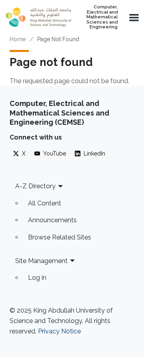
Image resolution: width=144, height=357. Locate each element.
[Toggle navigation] (133, 17)
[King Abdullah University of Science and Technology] (38, 17)
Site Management (41, 261)
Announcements (52, 220)
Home (18, 39)
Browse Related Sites (59, 237)
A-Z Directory (35, 186)
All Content (44, 203)
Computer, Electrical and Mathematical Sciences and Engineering (102, 17)
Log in (37, 277)
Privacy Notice (59, 331)
